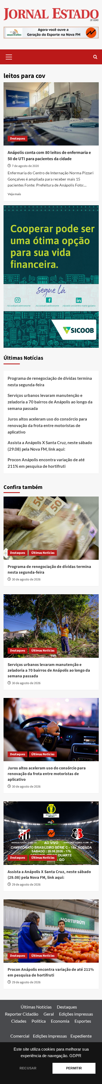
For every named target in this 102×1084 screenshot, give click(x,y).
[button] (9, 56)
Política (39, 1020)
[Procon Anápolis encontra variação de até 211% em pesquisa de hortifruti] (51, 931)
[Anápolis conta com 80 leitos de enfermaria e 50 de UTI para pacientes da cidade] (51, 114)
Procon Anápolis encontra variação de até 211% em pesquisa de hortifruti (46, 463)
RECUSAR (28, 1068)
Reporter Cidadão (21, 1013)
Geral (49, 1013)
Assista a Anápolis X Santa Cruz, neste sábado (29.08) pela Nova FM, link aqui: (50, 445)
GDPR (75, 1056)
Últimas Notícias (42, 553)
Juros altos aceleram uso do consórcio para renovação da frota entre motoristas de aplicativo (47, 425)
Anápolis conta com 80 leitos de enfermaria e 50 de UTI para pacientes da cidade (49, 156)
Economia (60, 1020)
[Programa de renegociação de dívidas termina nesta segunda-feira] (51, 528)
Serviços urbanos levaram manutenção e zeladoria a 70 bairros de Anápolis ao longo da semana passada (50, 402)
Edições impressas (76, 1013)
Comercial (19, 1035)
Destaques (17, 138)
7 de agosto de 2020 (25, 166)
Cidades (18, 1020)
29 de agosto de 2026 (26, 884)
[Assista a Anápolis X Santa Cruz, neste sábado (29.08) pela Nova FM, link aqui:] (51, 833)
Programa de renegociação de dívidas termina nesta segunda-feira (50, 381)
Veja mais (14, 194)
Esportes (83, 1020)
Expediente (81, 1035)
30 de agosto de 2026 (26, 579)
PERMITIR (74, 1068)
